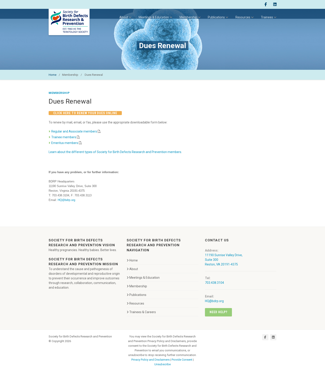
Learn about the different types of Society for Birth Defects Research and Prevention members (115, 152)
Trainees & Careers (142, 312)
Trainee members (63, 137)
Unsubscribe (162, 364)
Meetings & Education (154, 17)
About (123, 17)
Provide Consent (182, 359)
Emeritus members (64, 143)
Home (52, 74)
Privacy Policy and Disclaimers (150, 359)
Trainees (267, 17)
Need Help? (219, 312)
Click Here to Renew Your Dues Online (85, 113)
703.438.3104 (214, 282)
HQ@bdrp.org (66, 200)
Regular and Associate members (74, 131)
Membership (188, 17)
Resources (242, 17)
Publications (216, 17)
